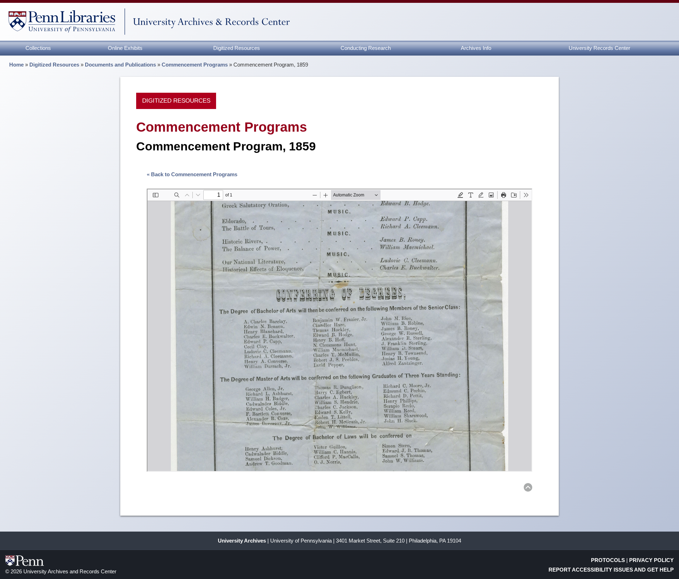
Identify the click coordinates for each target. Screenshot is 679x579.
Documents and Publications (120, 65)
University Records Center (599, 48)
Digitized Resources (236, 48)
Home (16, 65)
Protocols (608, 560)
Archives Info (476, 48)
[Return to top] (528, 488)
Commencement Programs (195, 65)
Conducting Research (366, 48)
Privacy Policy (651, 560)
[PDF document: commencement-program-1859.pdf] (339, 330)
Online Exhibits (125, 48)
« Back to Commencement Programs (192, 174)
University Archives (242, 541)
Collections (38, 48)
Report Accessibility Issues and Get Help (611, 570)
